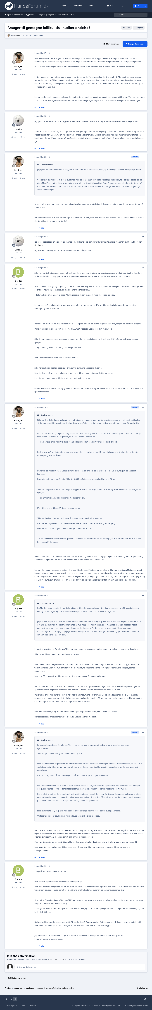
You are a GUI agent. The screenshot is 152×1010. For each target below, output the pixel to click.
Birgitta (18, 281)
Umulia (18, 129)
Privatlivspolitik (11, 1006)
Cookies (33, 1006)
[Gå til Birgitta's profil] (18, 272)
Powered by (136, 1006)
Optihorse (38, 245)
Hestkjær (16, 35)
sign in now (59, 959)
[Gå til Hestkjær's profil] (8, 35)
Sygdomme (38, 35)
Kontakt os (23, 1006)
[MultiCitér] (35, 107)
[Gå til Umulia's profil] (18, 120)
